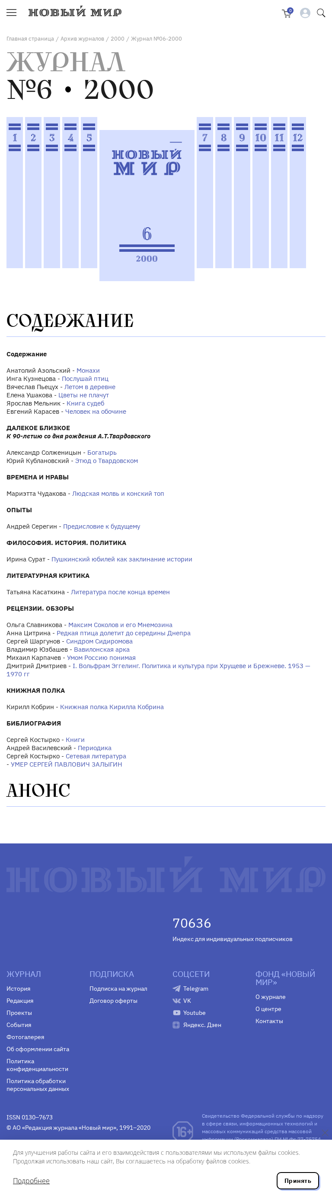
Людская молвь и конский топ (118, 493)
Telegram (195, 988)
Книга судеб (85, 403)
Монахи (88, 370)
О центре (268, 1009)
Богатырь (102, 452)
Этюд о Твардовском (106, 460)
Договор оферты (113, 1001)
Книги (75, 739)
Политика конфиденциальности (37, 1065)
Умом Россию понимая (101, 657)
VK (187, 1001)
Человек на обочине (95, 411)
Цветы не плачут (83, 395)
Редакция (19, 1001)
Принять (297, 1181)
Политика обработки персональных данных (37, 1085)
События (18, 1025)
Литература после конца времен (120, 592)
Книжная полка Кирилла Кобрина (112, 707)
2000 (117, 38)
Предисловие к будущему (101, 526)
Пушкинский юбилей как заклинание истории (121, 559)
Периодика (95, 748)
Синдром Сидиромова (99, 641)
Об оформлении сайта (37, 1049)
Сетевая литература (96, 756)
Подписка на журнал (118, 988)
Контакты (269, 1021)
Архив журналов (82, 38)
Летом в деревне (89, 387)
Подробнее (31, 1180)
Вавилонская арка (102, 649)
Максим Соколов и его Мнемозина (120, 625)
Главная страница (30, 38)
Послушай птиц (85, 378)
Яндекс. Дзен (202, 1025)
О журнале (270, 997)
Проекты (19, 1013)
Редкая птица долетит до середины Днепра (124, 633)
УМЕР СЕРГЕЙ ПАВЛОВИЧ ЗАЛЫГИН (66, 764)
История (18, 988)
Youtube (194, 1013)
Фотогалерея (25, 1037)
